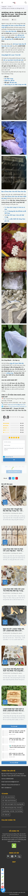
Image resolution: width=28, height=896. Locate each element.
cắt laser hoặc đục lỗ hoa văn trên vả (13, 45)
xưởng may (9, 373)
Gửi (14, 459)
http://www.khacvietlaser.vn (18, 406)
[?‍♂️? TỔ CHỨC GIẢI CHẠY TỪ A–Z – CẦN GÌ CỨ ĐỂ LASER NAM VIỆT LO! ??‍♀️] (5, 746)
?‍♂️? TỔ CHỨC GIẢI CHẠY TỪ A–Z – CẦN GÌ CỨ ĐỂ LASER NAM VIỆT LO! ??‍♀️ (17, 747)
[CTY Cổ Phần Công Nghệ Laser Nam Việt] (14, 2)
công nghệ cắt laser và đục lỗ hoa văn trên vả (13, 26)
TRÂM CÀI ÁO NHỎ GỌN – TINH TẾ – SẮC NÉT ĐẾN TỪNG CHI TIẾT (16, 740)
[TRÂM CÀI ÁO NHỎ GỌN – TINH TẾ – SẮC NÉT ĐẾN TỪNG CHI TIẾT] (5, 738)
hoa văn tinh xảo (11, 31)
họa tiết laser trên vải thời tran (14, 216)
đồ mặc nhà (13, 82)
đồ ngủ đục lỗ (8, 39)
